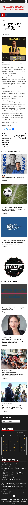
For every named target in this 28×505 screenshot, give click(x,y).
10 (3, 444)
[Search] (26, 15)
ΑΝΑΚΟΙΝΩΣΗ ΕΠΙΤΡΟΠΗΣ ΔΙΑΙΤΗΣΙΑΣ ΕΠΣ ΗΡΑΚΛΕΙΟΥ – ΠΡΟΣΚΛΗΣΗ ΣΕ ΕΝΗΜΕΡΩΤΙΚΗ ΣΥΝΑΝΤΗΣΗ (13, 242)
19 (10, 447)
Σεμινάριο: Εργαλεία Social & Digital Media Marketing (13, 463)
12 (10, 444)
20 (14, 447)
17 (3, 447)
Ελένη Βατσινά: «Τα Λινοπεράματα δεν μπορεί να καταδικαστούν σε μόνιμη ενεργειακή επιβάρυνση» (13, 341)
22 (21, 447)
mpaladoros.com (14, 6)
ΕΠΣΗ (4, 20)
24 (3, 450)
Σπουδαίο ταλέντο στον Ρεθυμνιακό (13, 177)
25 (7, 450)
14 (17, 444)
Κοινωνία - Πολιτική (7, 305)
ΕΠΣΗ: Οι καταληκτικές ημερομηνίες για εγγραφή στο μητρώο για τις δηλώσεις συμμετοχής (6, 140)
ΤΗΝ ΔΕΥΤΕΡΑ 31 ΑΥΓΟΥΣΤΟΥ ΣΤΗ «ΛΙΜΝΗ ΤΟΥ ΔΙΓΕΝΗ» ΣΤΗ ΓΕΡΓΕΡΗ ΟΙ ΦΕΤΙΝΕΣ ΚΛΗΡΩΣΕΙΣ (13, 209)
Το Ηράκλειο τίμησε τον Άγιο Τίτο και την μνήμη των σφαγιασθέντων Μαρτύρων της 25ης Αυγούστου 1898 (13, 407)
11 (7, 444)
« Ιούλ (3, 458)
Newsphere (20, 501)
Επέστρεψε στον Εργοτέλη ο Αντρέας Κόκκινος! (20, 136)
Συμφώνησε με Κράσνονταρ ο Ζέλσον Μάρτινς (12, 492)
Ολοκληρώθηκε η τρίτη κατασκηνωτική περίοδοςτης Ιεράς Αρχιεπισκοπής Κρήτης (12, 374)
